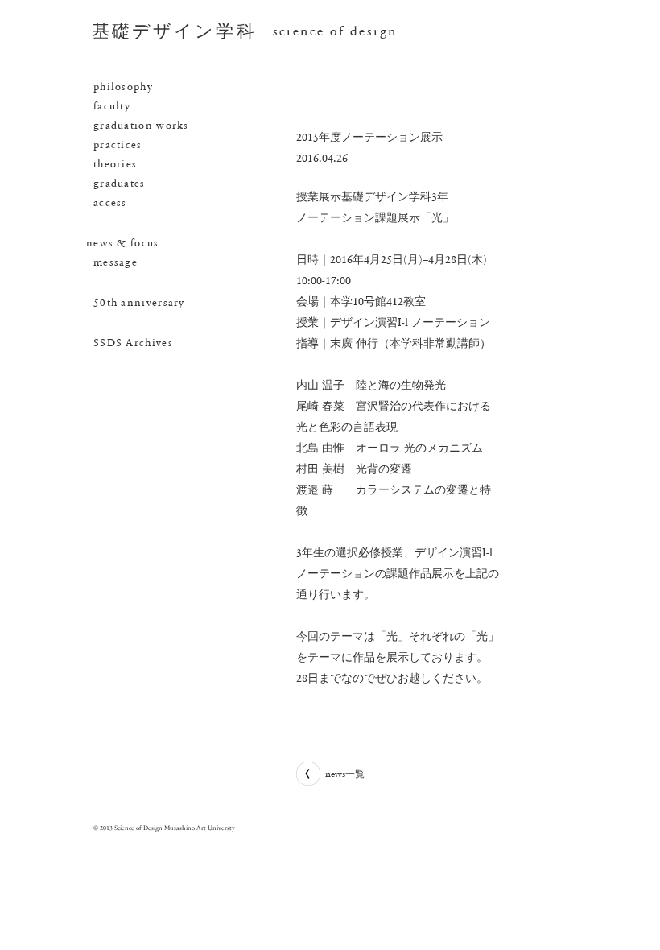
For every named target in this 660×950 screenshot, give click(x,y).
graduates (119, 183)
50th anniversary (139, 302)
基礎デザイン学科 (174, 31)
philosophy (123, 87)
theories (115, 164)
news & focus (122, 243)
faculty (111, 106)
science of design (335, 31)
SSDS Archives (133, 343)
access (110, 202)
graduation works (141, 125)
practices (117, 144)
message (115, 262)
